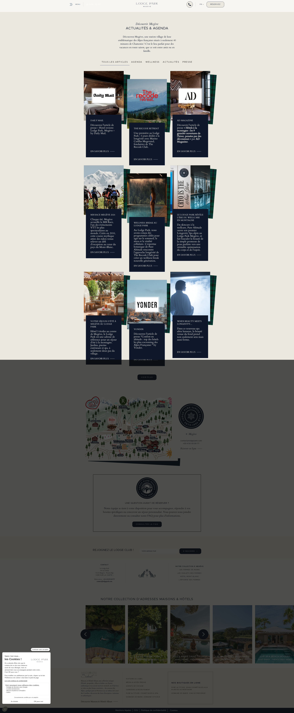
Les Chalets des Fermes (190, 573)
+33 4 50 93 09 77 (191, 443)
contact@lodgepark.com (191, 441)
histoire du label (134, 679)
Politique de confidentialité (153, 710)
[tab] (115, 63)
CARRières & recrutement (138, 689)
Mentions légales (123, 710)
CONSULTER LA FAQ (147, 524)
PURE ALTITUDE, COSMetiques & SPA (142, 693)
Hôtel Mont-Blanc (189, 576)
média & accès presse (136, 682)
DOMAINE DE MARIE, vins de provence (188, 693)
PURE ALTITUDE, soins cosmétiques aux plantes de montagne (189, 688)
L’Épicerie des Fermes (189, 580)
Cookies (174, 710)
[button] (201, 4)
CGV (136, 710)
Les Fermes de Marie (189, 570)
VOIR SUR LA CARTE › (104, 575)
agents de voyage (135, 686)
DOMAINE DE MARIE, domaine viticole (143, 697)
